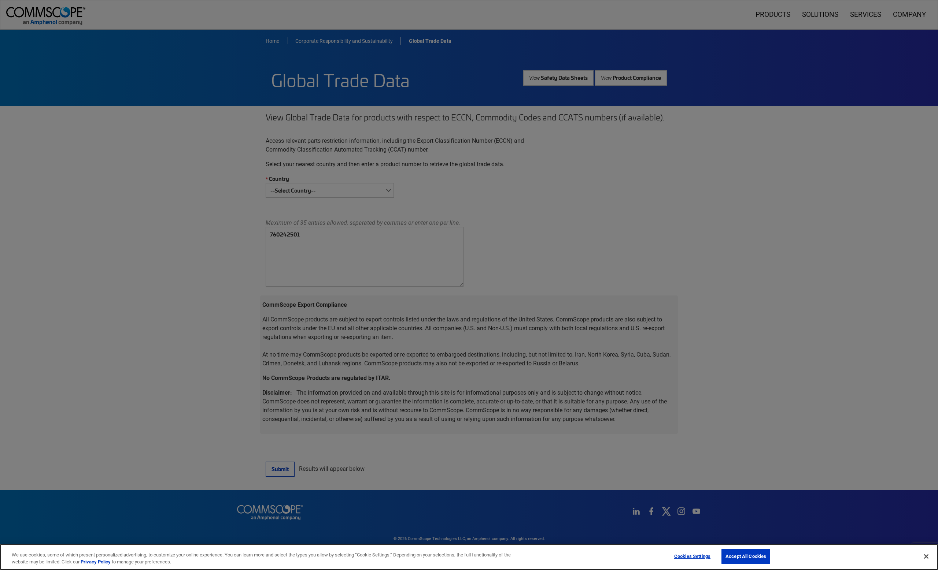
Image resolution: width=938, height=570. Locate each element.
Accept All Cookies (745, 556)
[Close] (926, 556)
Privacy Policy (96, 562)
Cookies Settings (692, 556)
